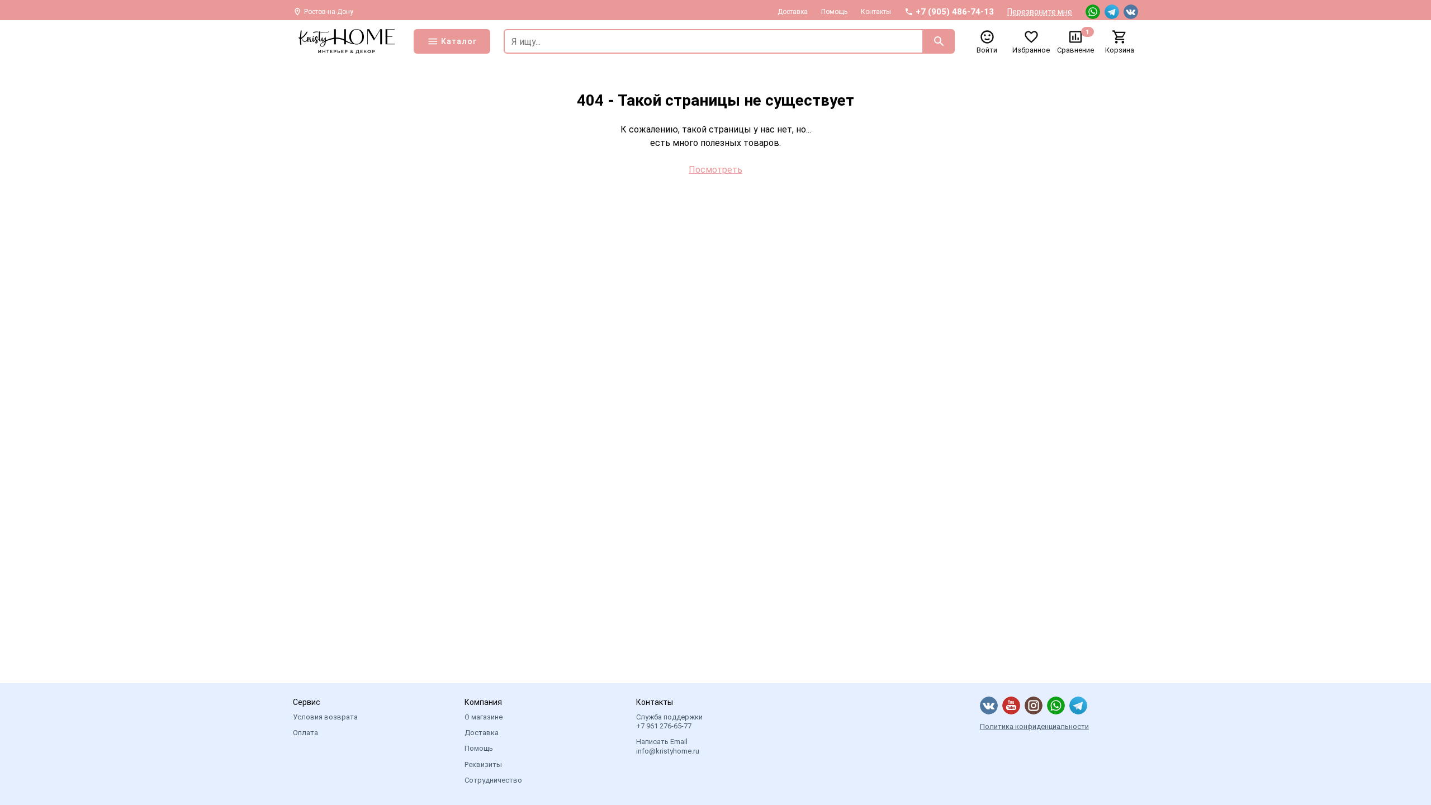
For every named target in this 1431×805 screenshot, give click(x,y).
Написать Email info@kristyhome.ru (667, 746)
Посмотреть (715, 169)
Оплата (305, 732)
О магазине (484, 717)
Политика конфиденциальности (1034, 726)
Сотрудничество (493, 780)
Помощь (834, 12)
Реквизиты (483, 764)
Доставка (793, 12)
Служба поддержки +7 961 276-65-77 (669, 721)
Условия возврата (325, 717)
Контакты (876, 12)
